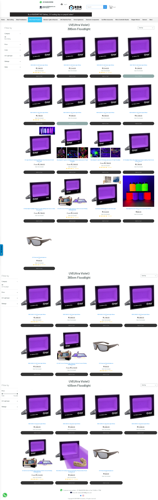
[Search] (105, 7)
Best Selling (8, 39)
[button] (116, 7)
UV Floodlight (5, 286)
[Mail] (71, 492)
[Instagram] (83, 495)
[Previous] (14, 14)
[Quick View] (39, 47)
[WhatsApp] (5, 495)
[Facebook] (81, 495)
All (5, 37)
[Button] (46, 2)
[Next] (87, 14)
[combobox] (146, 27)
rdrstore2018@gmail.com (85, 492)
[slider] (2, 394)
